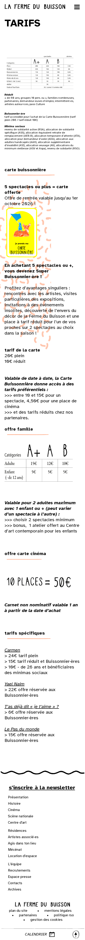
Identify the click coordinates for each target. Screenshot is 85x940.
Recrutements (19, 870)
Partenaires (28, 915)
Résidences (17, 830)
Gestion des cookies (46, 919)
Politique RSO (64, 915)
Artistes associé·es (23, 837)
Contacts (15, 883)
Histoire (14, 803)
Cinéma (14, 810)
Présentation (18, 797)
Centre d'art (17, 822)
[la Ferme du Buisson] (42, 904)
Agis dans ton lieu (22, 843)
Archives (14, 889)
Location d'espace (22, 856)
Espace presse (19, 876)
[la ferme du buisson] (42, 6)
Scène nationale (20, 816)
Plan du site (18, 910)
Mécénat (15, 849)
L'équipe (15, 864)
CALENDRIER (36, 934)
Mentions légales (58, 910)
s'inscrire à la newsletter (42, 787)
